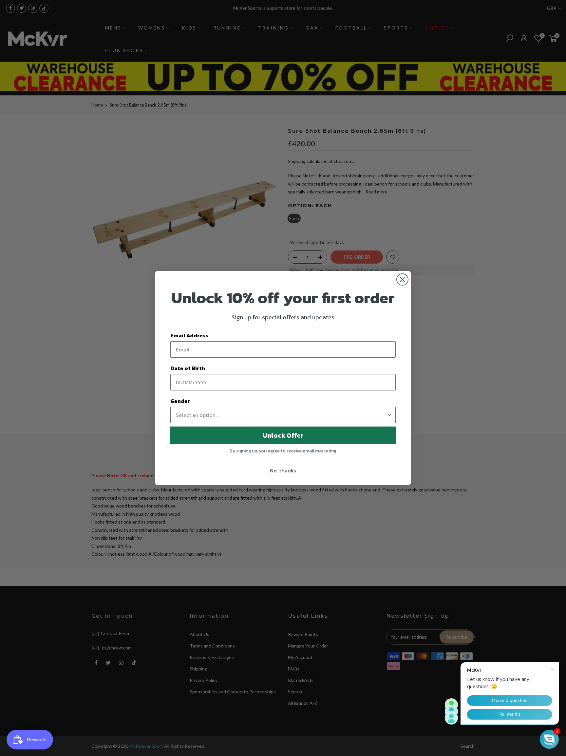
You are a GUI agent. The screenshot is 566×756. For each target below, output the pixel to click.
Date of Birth (187, 368)
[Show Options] (389, 415)
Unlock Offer (283, 435)
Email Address (189, 335)
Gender (180, 401)
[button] (549, 739)
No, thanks (283, 470)
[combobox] (281, 415)
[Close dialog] (402, 279)
